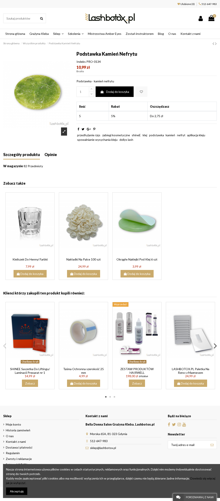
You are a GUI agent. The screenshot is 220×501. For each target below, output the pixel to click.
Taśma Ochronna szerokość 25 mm (83, 370)
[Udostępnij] (78, 129)
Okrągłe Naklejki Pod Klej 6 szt (136, 259)
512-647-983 (209, 4)
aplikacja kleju (196, 135)
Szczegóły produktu (21, 154)
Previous (5, 345)
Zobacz (30, 383)
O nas (10, 436)
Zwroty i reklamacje (19, 459)
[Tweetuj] (83, 129)
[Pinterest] (94, 129)
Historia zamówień (18, 430)
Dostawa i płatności (19, 447)
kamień (170, 135)
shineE (136, 135)
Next (215, 345)
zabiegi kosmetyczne (116, 135)
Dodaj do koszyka (117, 91)
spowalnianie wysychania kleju (97, 139)
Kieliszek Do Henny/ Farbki (30, 259)
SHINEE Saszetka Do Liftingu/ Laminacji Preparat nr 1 (30, 370)
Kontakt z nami (16, 441)
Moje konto (13, 424)
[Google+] (89, 129)
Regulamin (13, 453)
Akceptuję (17, 491)
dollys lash (126, 139)
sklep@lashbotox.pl (103, 448)
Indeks (81, 61)
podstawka (156, 135)
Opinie (50, 154)
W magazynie (13, 166)
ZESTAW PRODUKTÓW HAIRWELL (137, 370)
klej (145, 135)
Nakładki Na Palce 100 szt (83, 259)
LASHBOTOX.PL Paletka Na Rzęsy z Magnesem (190, 370)
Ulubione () (187, 4)
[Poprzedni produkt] (213, 43)
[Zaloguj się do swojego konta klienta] (201, 18)
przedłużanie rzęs (88, 135)
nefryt (181, 135)
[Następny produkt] (216, 43)
